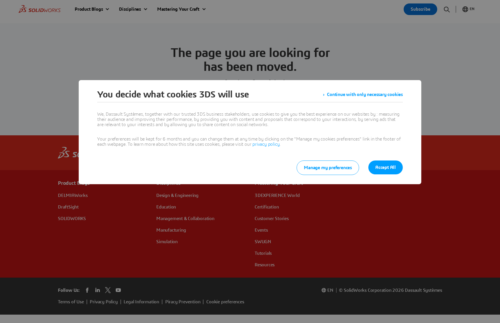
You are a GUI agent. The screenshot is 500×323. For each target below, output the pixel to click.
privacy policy (266, 144)
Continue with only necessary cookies (365, 94)
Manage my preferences (328, 167)
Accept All (385, 167)
